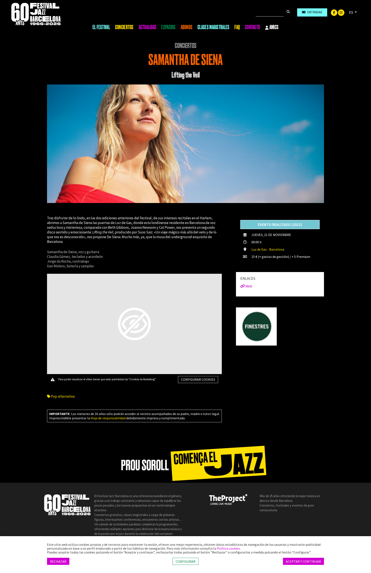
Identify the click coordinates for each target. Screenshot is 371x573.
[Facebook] (334, 12)
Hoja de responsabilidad (108, 418)
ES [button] (351, 12)
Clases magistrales (213, 27)
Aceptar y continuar (303, 561)
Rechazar (58, 561)
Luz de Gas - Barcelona (267, 249)
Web (248, 286)
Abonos (187, 27)
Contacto (252, 27)
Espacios (168, 27)
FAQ (237, 27)
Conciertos (124, 27)
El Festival (101, 27)
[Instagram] (341, 12)
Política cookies (229, 548)
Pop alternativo (62, 396)
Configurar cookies (198, 379)
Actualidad (147, 27)
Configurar (186, 561)
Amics (274, 27)
